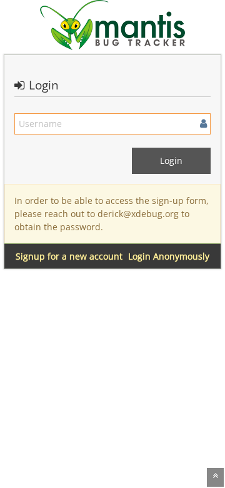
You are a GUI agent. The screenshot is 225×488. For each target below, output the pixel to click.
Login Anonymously (168, 256)
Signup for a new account (69, 256)
